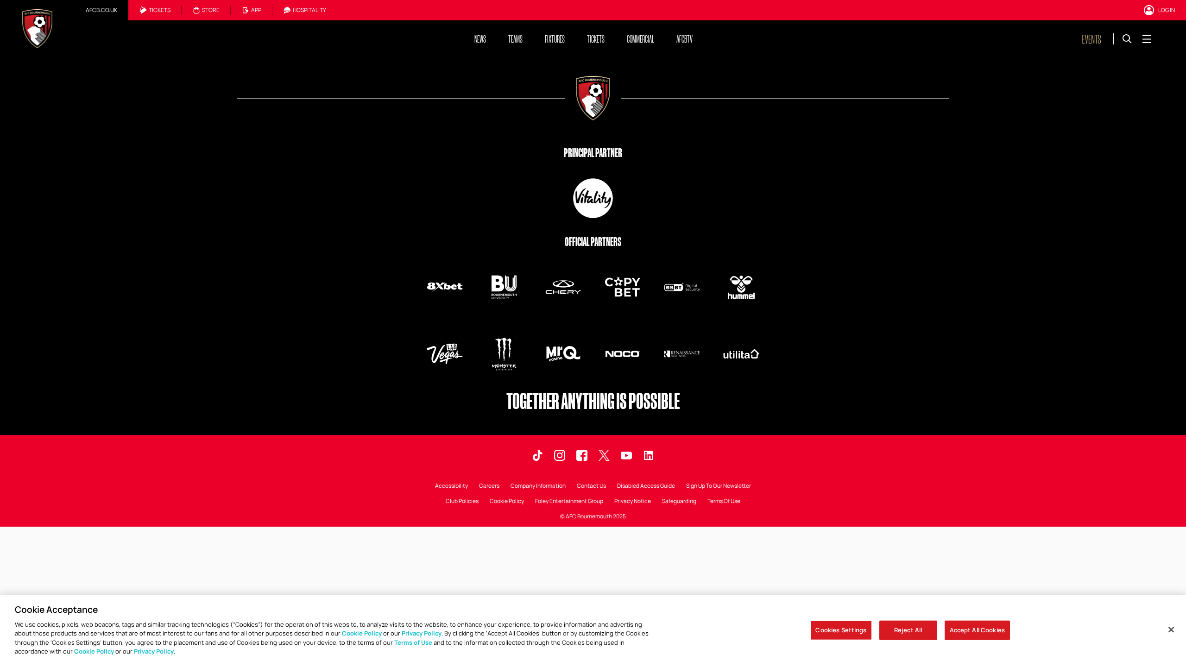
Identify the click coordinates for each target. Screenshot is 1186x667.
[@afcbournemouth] (604, 455)
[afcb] (537, 455)
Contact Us (591, 486)
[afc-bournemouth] (648, 455)
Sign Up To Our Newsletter (718, 486)
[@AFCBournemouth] (626, 455)
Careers (489, 486)
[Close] (1171, 629)
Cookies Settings (840, 630)
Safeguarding (679, 501)
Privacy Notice (632, 501)
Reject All (908, 630)
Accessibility (451, 486)
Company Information (538, 486)
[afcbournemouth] (581, 455)
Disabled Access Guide (646, 486)
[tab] (101, 10)
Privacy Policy (422, 633)
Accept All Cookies (977, 630)
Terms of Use (413, 642)
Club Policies (462, 501)
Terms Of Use (723, 501)
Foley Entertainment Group (569, 501)
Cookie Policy (507, 501)
